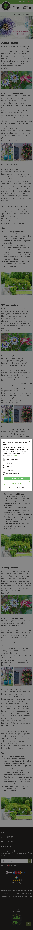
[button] (16, 487)
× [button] (29, 441)
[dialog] (16, 465)
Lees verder (13, 455)
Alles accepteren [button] (17, 478)
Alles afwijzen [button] (17, 483)
